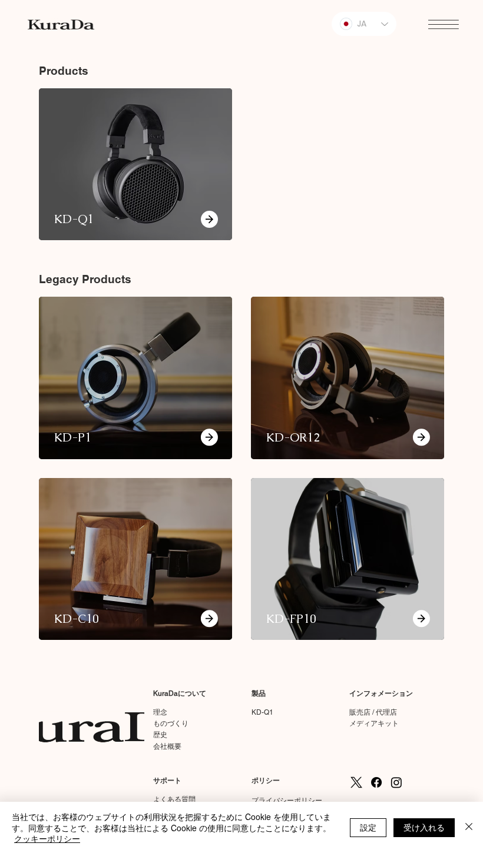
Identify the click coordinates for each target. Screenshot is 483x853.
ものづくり (170, 723)
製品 (259, 693)
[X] (356, 782)
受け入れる (424, 827)
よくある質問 (174, 799)
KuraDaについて (179, 693)
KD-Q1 (262, 712)
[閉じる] (469, 827)
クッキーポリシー (47, 838)
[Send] (209, 437)
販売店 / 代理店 (373, 712)
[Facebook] (376, 782)
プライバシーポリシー (287, 800)
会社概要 (167, 746)
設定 (368, 827)
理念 (160, 712)
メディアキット (374, 723)
